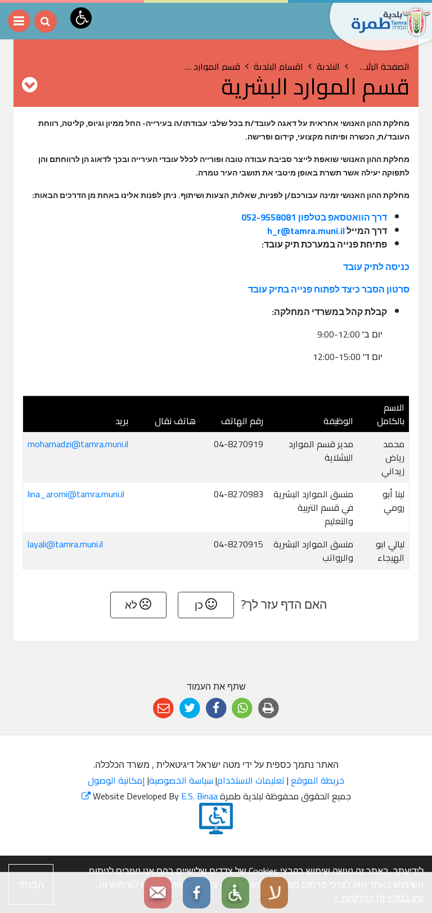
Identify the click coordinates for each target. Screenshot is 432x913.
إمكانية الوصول (116, 780)
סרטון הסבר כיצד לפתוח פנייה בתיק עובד (329, 289)
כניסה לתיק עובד (376, 266)
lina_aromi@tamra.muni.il (76, 493)
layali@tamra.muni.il (65, 544)
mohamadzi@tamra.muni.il (78, 443)
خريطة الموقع (317, 780)
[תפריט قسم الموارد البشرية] (29, 84)
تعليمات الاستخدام (251, 780)
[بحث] (45, 21)
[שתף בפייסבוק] (216, 708)
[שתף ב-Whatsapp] (242, 708)
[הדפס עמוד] (268, 708)
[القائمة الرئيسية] (19, 21)
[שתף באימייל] (163, 708)
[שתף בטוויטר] (190, 708)
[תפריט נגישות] (81, 18)
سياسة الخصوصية (181, 780)
